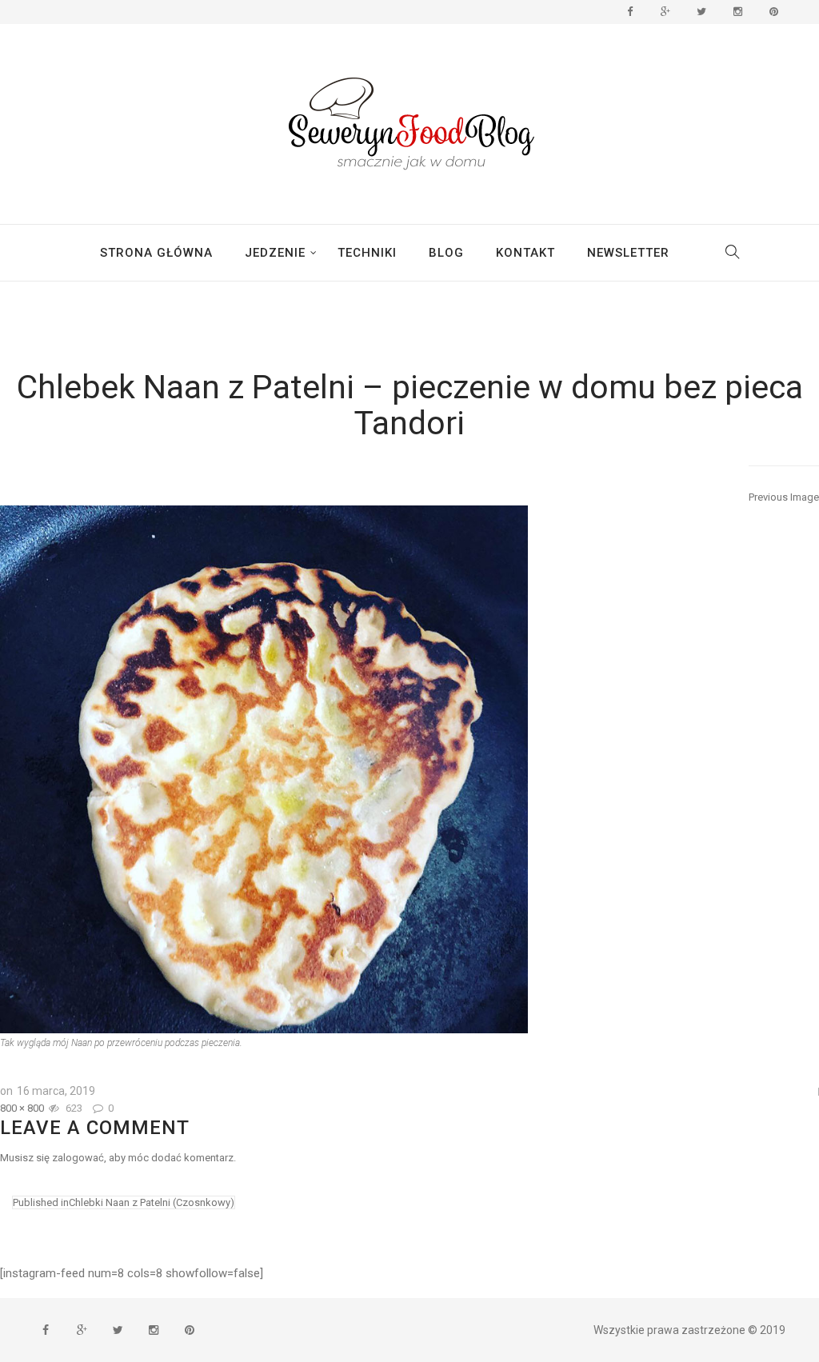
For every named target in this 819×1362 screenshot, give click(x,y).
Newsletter (628, 253)
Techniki (367, 253)
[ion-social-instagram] (737, 12)
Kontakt (525, 253)
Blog (446, 253)
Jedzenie (275, 253)
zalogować (78, 1158)
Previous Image (784, 497)
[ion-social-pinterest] (773, 12)
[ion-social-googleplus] (665, 12)
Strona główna (156, 253)
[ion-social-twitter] (701, 12)
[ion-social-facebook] (629, 12)
